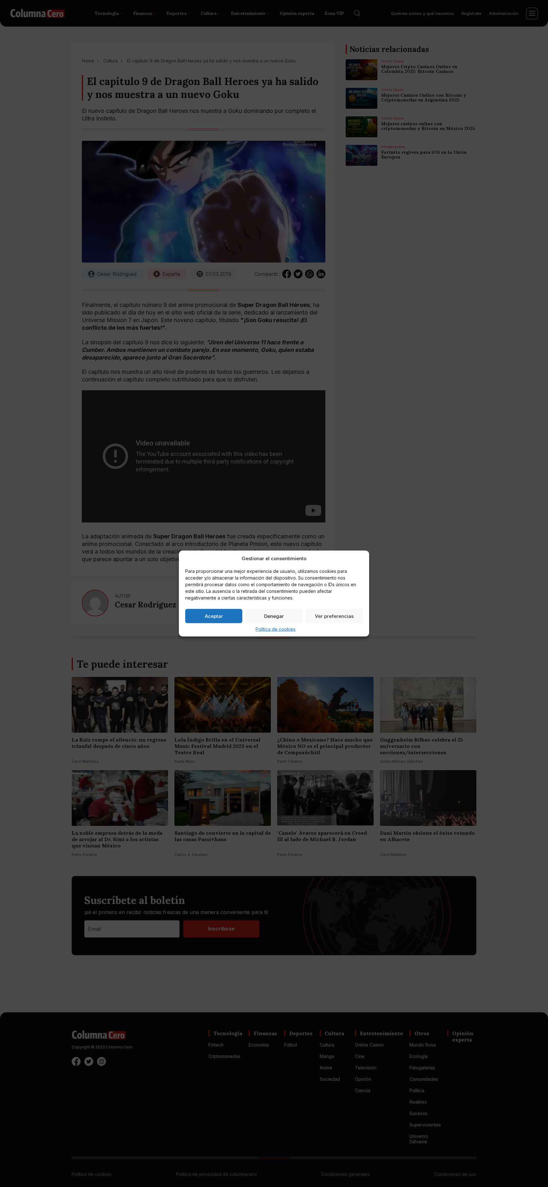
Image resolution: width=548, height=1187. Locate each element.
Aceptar (214, 616)
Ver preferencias (334, 616)
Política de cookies (276, 629)
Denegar (274, 616)
